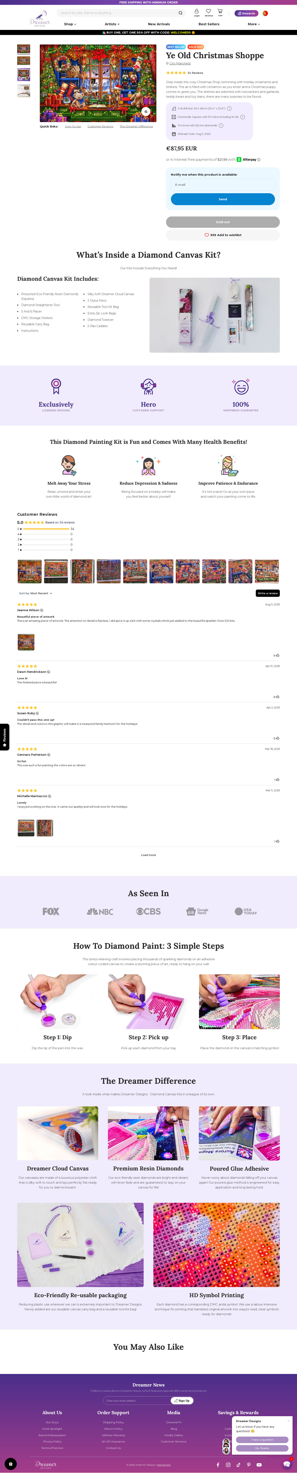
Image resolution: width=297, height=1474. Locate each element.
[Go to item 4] (23, 91)
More (252, 24)
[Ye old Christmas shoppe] (267, 571)
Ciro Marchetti (180, 63)
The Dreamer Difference (136, 126)
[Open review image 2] (44, 828)
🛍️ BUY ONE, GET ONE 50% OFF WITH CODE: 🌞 (148, 32)
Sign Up (184, 1400)
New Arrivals (159, 24)
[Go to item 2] (23, 61)
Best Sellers (209, 24)
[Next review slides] (276, 571)
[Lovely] (56, 571)
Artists (110, 24)
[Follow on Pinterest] (249, 1465)
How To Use (73, 126)
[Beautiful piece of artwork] (30, 571)
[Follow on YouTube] (259, 1465)
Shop (68, 24)
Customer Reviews (100, 126)
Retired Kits (164, 1464)
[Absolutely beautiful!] (135, 571)
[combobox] (121, 13)
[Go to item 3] (23, 75)
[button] (287, 1464)
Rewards (248, 13)
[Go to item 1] (23, 49)
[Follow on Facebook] (218, 1465)
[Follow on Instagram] (228, 1465)
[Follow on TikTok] (238, 1465)
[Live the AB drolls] (109, 571)
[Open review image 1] (26, 642)
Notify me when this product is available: (204, 174)
